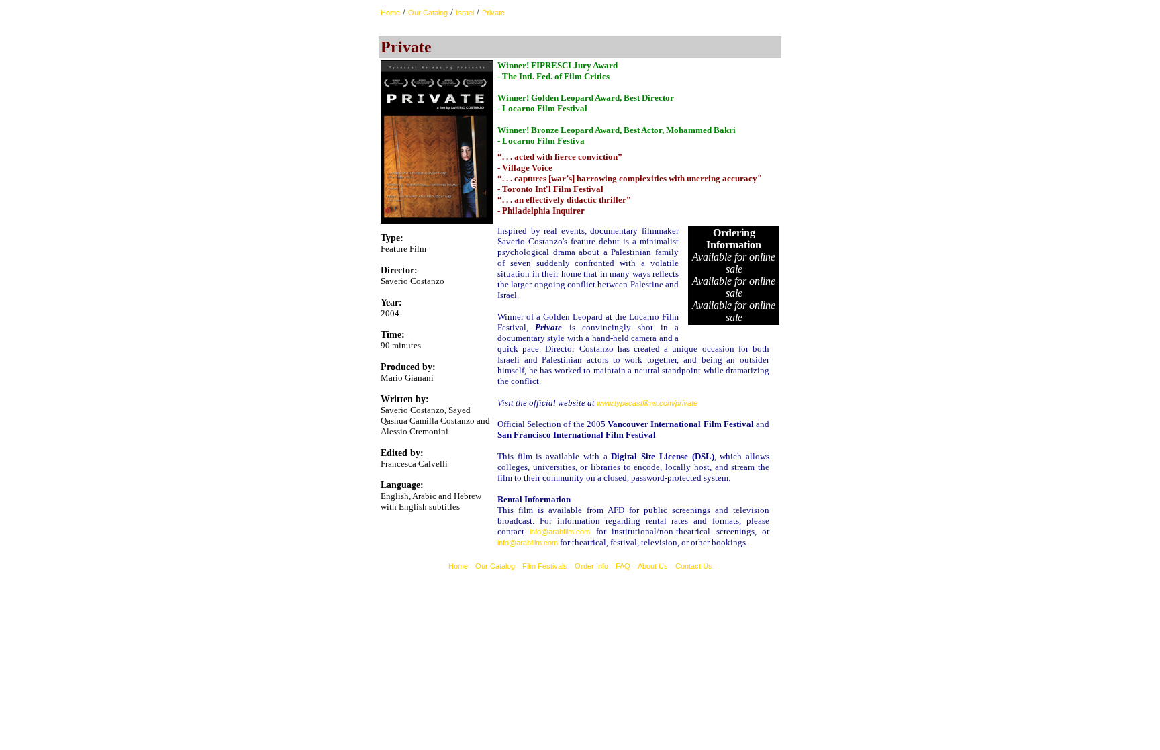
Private (493, 13)
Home (390, 13)
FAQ (623, 566)
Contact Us (693, 566)
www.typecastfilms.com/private (647, 403)
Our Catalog (428, 13)
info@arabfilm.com (560, 532)
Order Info (591, 566)
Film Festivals (544, 566)
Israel (465, 13)
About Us (653, 566)
